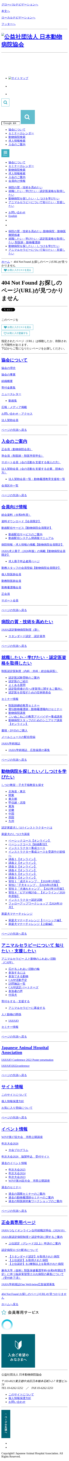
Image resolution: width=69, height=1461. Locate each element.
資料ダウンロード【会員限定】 (21, 521)
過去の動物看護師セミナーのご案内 (31, 1197)
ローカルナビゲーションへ (18, 17)
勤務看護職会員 (11, 587)
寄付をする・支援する (15, 1001)
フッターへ (8, 24)
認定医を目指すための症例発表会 (29, 692)
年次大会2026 (9, 1143)
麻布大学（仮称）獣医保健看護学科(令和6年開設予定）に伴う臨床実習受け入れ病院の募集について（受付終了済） (33, 1274)
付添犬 (12, 994)
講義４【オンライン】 (22, 870)
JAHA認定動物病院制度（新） (20, 629)
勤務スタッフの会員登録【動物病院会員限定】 (31, 567)
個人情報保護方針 (12, 1101)
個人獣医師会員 (11, 574)
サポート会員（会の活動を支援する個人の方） (31, 462)
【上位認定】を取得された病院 (28, 1260)
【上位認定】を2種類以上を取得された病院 (36, 1263)
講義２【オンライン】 (22, 862)
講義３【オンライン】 (22, 866)
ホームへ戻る (9, 1304)
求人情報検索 (16, 140)
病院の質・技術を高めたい (25, 187)
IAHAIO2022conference (15, 1065)
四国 (11, 817)
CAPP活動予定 (17, 980)
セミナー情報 (9, 698)
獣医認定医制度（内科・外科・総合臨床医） (29, 671)
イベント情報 (14, 1129)
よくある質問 (16, 685)
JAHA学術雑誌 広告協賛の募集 (29, 750)
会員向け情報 (16, 180)
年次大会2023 (16, 1177)
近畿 (11, 809)
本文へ (5, 11)
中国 (11, 813)
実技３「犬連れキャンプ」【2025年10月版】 (36, 888)
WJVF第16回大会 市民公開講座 (29, 1180)
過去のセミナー (11, 1187)
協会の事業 (8, 374)
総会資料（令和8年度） (16, 514)
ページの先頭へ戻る (14, 429)
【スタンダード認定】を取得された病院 (33, 1256)
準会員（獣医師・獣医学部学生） (22, 455)
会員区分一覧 (9, 485)
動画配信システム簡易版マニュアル (31, 538)
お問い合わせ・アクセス (17, 413)
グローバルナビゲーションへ (19, 4)
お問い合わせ (16, 212)
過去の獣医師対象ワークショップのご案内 (35, 1201)
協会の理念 (8, 368)
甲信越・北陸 (16, 802)
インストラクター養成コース (26, 848)
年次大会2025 (16, 1169)
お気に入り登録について (17, 1107)
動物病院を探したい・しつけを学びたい (33, 198)
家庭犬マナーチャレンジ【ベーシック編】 (35, 920)
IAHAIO (13, 1020)
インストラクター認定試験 (25, 899)
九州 (11, 821)
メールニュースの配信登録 (18, 737)
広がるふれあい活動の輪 (24, 968)
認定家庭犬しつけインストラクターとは (26, 827)
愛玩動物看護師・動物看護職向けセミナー (35, 709)
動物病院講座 (16, 712)
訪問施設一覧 (16, 983)
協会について (16, 129)
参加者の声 (15, 991)
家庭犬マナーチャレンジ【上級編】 (31, 923)
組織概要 (7, 381)
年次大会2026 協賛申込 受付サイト (25, 1156)
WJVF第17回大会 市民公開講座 (22, 1137)
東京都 (12, 798)
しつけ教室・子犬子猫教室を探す (22, 784)
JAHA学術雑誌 (10, 743)
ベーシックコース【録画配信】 (28, 844)
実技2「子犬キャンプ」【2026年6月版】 (33, 885)
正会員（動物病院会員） (17, 449)
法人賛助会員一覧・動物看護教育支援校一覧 (36, 479)
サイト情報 (12, 1086)
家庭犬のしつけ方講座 (15, 834)
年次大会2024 (16, 1173)
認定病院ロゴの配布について (19, 1249)
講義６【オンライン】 (22, 877)
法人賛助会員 (9, 420)
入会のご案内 (16, 144)
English (12, 215)
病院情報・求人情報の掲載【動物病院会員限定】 (32, 544)
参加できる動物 (18, 976)
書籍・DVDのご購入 (14, 730)
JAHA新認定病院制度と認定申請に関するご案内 (32, 1236)
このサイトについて (14, 1094)
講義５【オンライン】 (22, 873)
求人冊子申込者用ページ (24, 561)
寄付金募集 (8, 387)
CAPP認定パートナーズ (23, 987)
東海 (11, 806)
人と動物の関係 (11, 1014)
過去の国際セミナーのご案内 (26, 1193)
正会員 (5, 593)
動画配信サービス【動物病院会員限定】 (26, 527)
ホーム (5, 261)
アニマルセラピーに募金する (26, 1007)
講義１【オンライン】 (22, 859)
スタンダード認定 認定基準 (26, 636)
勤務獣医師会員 (11, 580)
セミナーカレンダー (21, 133)
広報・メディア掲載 (14, 407)
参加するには (16, 972)
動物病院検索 (16, 137)
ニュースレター (11, 394)
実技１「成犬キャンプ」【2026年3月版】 (34, 881)
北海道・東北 (16, 791)
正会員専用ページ (18, 1222)
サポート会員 (9, 600)
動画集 (12, 400)
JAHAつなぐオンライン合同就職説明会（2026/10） (33, 1230)
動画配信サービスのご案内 (25, 534)
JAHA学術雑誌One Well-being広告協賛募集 (28, 1284)
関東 (11, 795)
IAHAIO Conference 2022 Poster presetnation (27, 1059)
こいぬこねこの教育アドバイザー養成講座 (35, 716)
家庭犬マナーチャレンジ (17, 913)
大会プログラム (18, 1150)
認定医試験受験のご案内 (24, 677)
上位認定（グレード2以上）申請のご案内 (34, 1243)
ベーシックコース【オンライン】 (29, 840)
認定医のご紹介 (18, 681)
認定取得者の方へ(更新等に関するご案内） (35, 688)
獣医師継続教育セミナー (24, 705)
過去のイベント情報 (14, 1163)
